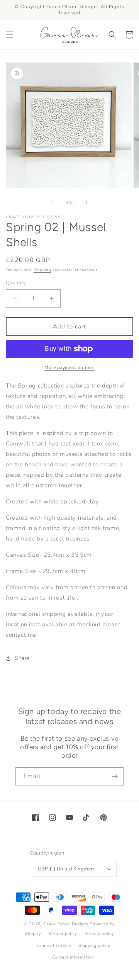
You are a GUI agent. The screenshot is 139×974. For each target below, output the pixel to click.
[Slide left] (52, 202)
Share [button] (22, 658)
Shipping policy (94, 946)
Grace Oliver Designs (65, 924)
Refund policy (62, 934)
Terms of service (53, 946)
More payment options (69, 367)
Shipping (42, 270)
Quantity (16, 282)
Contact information (73, 957)
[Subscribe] (114, 776)
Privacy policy (99, 934)
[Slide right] (86, 202)
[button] (9, 34)
